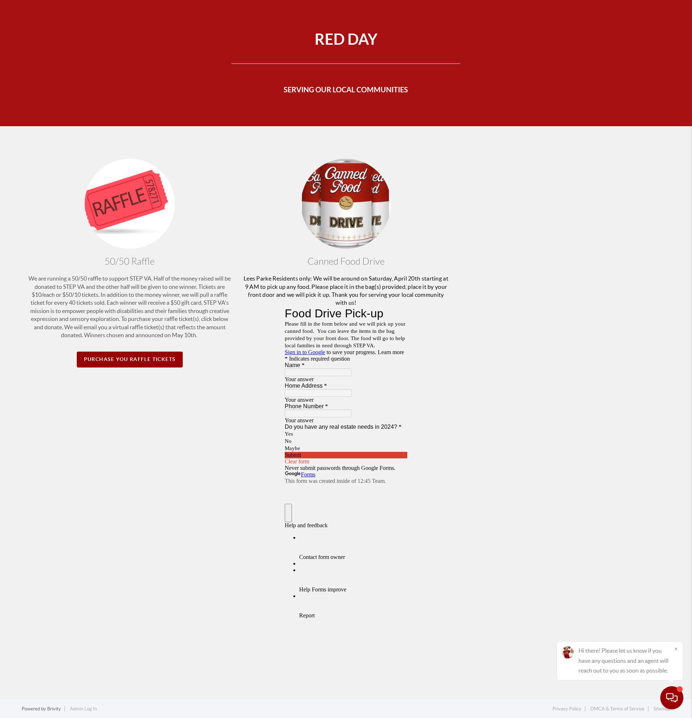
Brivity (54, 709)
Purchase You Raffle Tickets (130, 359)
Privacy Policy (567, 709)
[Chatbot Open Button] (671, 697)
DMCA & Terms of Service (617, 709)
